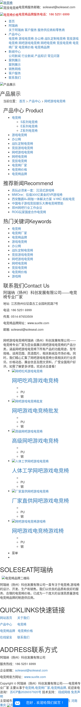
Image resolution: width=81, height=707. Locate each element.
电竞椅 (13, 38)
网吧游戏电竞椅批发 (35, 410)
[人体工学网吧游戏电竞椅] (30, 460)
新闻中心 (15, 51)
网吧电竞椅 (48, 42)
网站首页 (6, 617)
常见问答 (54, 55)
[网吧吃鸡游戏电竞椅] (27, 370)
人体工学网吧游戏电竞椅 (40, 470)
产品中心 (15, 34)
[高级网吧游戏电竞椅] (27, 430)
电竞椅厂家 (19, 165)
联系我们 (15, 77)
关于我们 (23, 617)
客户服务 (31, 30)
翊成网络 (64, 692)
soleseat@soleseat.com (31, 670)
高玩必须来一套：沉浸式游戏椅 (33, 190)
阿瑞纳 (13, 25)
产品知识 (41, 55)
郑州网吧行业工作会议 (27, 207)
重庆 (3, 705)
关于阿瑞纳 (16, 30)
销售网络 (15, 68)
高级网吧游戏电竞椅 (35, 440)
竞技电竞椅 (64, 42)
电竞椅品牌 (42, 47)
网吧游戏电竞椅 (29, 42)
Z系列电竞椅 (29, 130)
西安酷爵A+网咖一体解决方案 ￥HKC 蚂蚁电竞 (43, 199)
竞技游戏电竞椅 (22, 148)
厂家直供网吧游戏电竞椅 (40, 500)
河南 (74, 700)
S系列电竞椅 (29, 122)
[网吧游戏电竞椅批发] (27, 400)
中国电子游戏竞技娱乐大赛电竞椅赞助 (37, 203)
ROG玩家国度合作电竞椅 (29, 212)
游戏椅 (16, 276)
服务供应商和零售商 (51, 30)
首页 (12, 21)
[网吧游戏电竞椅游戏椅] (29, 520)
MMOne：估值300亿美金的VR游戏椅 (37, 194)
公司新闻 (15, 55)
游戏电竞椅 (26, 38)
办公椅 (39, 38)
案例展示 (15, 60)
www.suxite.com (35, 677)
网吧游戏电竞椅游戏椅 (38, 530)
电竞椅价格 (26, 47)
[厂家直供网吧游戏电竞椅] (30, 491)
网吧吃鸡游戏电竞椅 (35, 380)
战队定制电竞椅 (55, 38)
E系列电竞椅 (29, 126)
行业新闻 (28, 55)
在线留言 (6, 637)
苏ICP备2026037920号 (25, 692)
